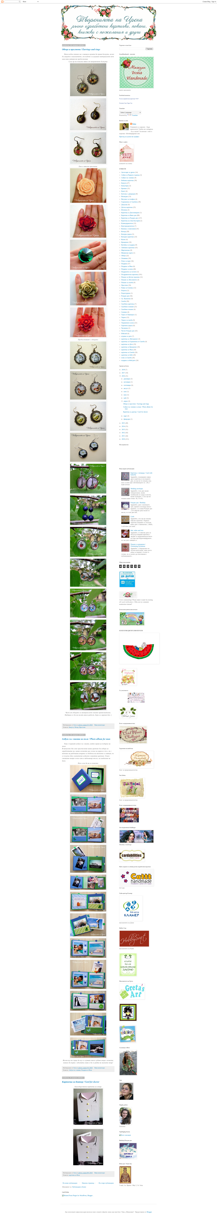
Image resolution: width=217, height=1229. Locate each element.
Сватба (123, 301)
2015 (123, 423)
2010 (123, 439)
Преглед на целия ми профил (129, 137)
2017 (123, 373)
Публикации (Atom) (79, 1187)
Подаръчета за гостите (128, 272)
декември (127, 379)
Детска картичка (126, 207)
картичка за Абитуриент (129, 339)
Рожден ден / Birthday (138, 503)
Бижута (71, 727)
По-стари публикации (106, 1183)
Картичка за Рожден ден (129, 218)
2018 (123, 370)
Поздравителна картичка (129, 274)
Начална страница (88, 1183)
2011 (123, 436)
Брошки (124, 188)
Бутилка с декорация (128, 194)
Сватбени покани (127, 309)
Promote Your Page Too (125, 103)
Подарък (124, 264)
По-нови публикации (70, 1183)
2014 (123, 426)
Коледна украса (126, 234)
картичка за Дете (127, 344)
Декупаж (124, 204)
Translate (135, 115)
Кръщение (124, 242)
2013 (123, 429)
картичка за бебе (127, 355)
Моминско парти (127, 253)
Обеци (76, 727)
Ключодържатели (127, 223)
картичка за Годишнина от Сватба (133, 341)
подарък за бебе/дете (128, 360)
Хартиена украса (127, 325)
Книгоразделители (127, 226)
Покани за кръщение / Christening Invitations (138, 545)
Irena (134, 124)
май (125, 398)
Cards (132, 516)
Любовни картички (127, 247)
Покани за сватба (127, 282)
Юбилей (124, 333)
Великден (124, 196)
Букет (123, 191)
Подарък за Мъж (86, 1070)
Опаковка (124, 258)
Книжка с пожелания (128, 229)
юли (125, 391)
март (125, 416)
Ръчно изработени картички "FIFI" (129, 98)
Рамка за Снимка (127, 288)
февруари (127, 419)
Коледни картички (127, 237)
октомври (127, 382)
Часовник (124, 328)
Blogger (149, 1212)
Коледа (123, 231)
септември (127, 385)
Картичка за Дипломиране (130, 212)
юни (125, 395)
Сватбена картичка (127, 304)
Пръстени (82, 727)
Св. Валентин (126, 299)
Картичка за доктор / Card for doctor (80, 1081)
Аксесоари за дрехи (128, 172)
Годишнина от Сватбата (129, 202)
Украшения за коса (127, 323)
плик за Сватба (126, 358)
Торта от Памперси (127, 315)
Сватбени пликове (127, 307)
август (126, 388)
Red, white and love (137, 530)
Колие (123, 239)
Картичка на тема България (130, 221)
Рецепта (124, 290)
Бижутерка (125, 186)
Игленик (124, 210)
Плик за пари (125, 261)
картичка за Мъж (74, 1175)
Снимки (124, 312)
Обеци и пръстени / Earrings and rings (81, 49)
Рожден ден (125, 296)
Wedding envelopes (137, 489)
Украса (123, 317)
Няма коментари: (99, 725)
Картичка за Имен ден (128, 215)
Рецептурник (125, 293)
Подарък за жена (127, 269)
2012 (123, 433)
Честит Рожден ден (127, 331)
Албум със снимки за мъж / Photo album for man (86, 738)
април (126, 401)
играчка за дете (126, 336)
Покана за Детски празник (130, 277)
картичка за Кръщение (129, 347)
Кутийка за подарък (128, 245)
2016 (123, 376)
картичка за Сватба (127, 352)
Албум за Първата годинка (130, 175)
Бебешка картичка (127, 180)
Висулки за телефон (128, 199)
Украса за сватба (126, 320)
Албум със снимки (75, 1070)
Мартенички (125, 250)
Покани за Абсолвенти (129, 280)
